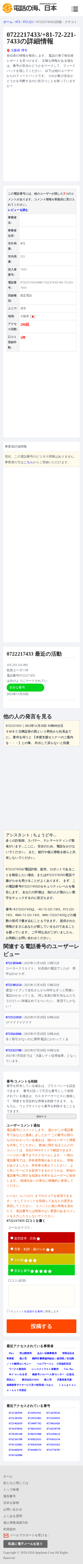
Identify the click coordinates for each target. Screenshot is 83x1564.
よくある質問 (12, 1516)
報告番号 (9, 1496)
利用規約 (9, 1529)
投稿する (41, 1326)
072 (17, 22)
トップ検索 (11, 1489)
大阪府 (15, 50)
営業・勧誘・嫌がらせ (29, 1249)
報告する (41, 1116)
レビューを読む (18, 210)
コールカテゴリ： (20, 1227)
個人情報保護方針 (15, 1522)
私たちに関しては (15, 1483)
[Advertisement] (41, 136)
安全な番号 (22, 1270)
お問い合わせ (12, 1509)
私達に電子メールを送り (25, 1543)
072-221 (28, 22)
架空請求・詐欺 (25, 1238)
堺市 (24, 50)
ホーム (8, 22)
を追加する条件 (33, 1311)
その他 (18, 1260)
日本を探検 (11, 1502)
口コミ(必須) (17, 1280)
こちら (28, 462)
